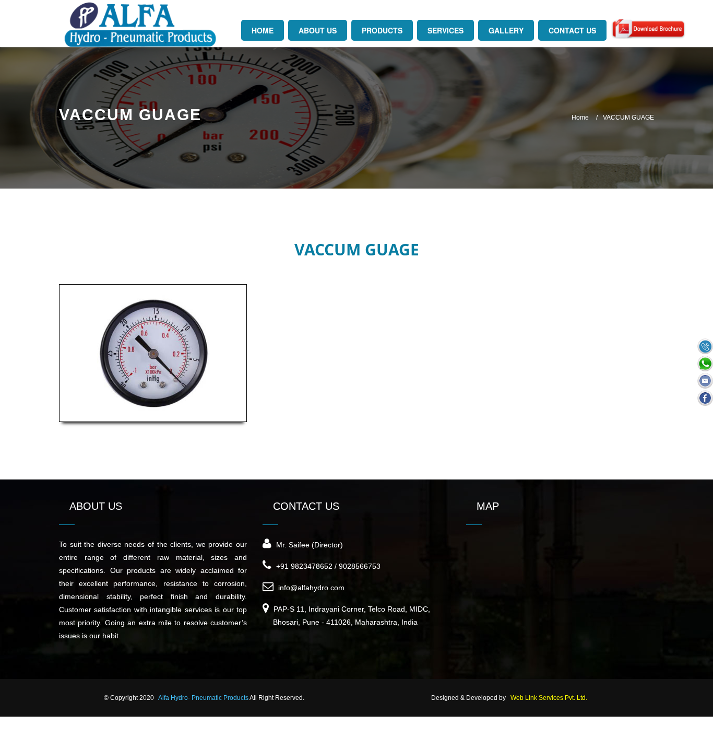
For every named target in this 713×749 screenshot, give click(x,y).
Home (580, 117)
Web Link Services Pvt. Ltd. (548, 697)
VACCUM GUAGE (628, 117)
